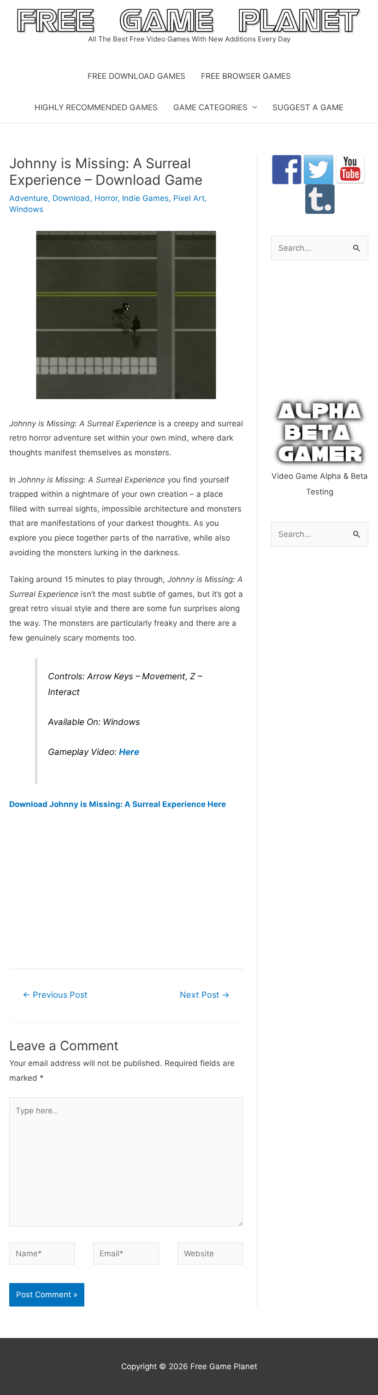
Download (71, 198)
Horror (106, 198)
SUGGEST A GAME (307, 107)
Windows (26, 209)
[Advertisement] (126, 888)
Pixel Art (189, 198)
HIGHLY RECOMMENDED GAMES (96, 107)
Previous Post (55, 994)
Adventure (28, 198)
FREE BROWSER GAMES (246, 76)
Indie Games (145, 198)
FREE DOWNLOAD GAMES (136, 76)
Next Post (205, 994)
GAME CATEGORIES (210, 107)
